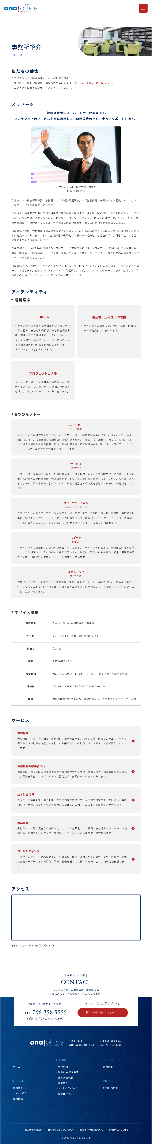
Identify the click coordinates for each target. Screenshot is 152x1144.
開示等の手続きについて (91, 1130)
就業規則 (63, 1083)
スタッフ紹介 (20, 1093)
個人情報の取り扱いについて (61, 1130)
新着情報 (108, 1067)
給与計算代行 (66, 1077)
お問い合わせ (110, 1088)
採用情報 (18, 1098)
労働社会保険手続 (68, 1072)
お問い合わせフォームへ (105, 1012)
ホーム (16, 1067)
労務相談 (63, 1067)
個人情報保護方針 (33, 1130)
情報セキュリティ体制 (119, 1130)
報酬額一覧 (64, 1093)
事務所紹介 (19, 1088)
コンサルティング (67, 1088)
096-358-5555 (50, 1012)
